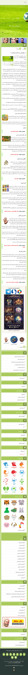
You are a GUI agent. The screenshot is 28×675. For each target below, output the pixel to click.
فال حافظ (13, 149)
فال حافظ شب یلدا (21, 613)
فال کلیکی (23, 435)
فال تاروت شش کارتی (21, 561)
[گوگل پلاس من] (4, 654)
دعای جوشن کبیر (22, 424)
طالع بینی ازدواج (12, 173)
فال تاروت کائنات (21, 548)
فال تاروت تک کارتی (21, 551)
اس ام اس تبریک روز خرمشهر (19, 356)
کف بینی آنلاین (22, 242)
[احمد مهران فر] (22, 41)
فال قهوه (23, 394)
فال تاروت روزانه (22, 542)
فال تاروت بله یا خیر (21, 575)
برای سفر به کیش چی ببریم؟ (20, 591)
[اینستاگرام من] (14, 654)
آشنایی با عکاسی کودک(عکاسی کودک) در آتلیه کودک (15, 594)
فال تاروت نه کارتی (21, 564)
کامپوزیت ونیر (22, 586)
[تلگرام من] (20, 654)
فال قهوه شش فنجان (21, 400)
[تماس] (10, 654)
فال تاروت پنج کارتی (21, 559)
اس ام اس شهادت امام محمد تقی (19, 370)
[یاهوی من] (24, 654)
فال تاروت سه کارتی (21, 553)
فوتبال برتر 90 (14, 26)
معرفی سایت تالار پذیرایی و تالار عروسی (18, 596)
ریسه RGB (23, 451)
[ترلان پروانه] (14, 41)
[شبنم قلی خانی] (6, 41)
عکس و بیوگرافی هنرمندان (20, 645)
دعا (24, 427)
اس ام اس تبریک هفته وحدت (20, 364)
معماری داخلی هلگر (21, 588)
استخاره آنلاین (22, 378)
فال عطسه (23, 634)
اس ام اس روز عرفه (21, 359)
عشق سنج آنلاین (22, 443)
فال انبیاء (23, 386)
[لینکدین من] (12, 657)
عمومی (18, 347)
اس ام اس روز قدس (21, 367)
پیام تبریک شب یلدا (21, 615)
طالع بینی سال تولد (21, 530)
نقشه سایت (7, 665)
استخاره (24, 128)
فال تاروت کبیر (22, 545)
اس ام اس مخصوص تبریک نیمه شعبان (18, 362)
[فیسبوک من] (17, 654)
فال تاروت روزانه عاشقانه (20, 572)
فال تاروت (19, 208)
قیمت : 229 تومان (14, 535)
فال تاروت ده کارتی (21, 567)
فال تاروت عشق (22, 569)
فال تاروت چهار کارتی (21, 556)
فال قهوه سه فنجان (21, 397)
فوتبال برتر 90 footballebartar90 (14, 45)
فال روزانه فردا (22, 642)
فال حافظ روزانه (5, 149)
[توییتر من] (7, 654)
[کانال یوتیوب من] (15, 657)
